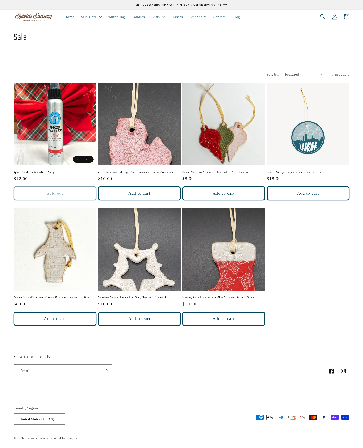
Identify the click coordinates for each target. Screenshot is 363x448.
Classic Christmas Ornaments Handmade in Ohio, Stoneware (216, 172)
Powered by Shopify (63, 438)
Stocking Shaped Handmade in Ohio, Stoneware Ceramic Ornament (220, 297)
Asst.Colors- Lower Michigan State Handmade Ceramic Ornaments (135, 172)
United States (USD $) (36, 419)
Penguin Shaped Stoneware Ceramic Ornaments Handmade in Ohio (51, 297)
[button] (91, 16)
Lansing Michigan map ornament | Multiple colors (295, 172)
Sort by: (272, 74)
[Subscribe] (106, 370)
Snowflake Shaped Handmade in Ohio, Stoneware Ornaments (132, 297)
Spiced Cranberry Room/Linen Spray (34, 172)
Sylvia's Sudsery (37, 438)
